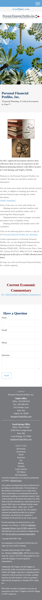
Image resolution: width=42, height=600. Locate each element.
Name (4, 317)
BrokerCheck (16, 481)
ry (40, 294)
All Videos (21, 472)
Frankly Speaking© (8, 200)
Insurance (21, 457)
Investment (21, 452)
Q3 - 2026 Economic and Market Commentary (20, 294)
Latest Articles (21, 469)
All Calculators (21, 475)
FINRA (15, 553)
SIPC (21, 553)
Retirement (21, 449)
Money (21, 463)
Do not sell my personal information (20, 534)
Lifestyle (21, 466)
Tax (21, 460)
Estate (21, 454)
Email (4, 330)
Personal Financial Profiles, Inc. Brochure (20, 234)
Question (5, 355)
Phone (4, 342)
